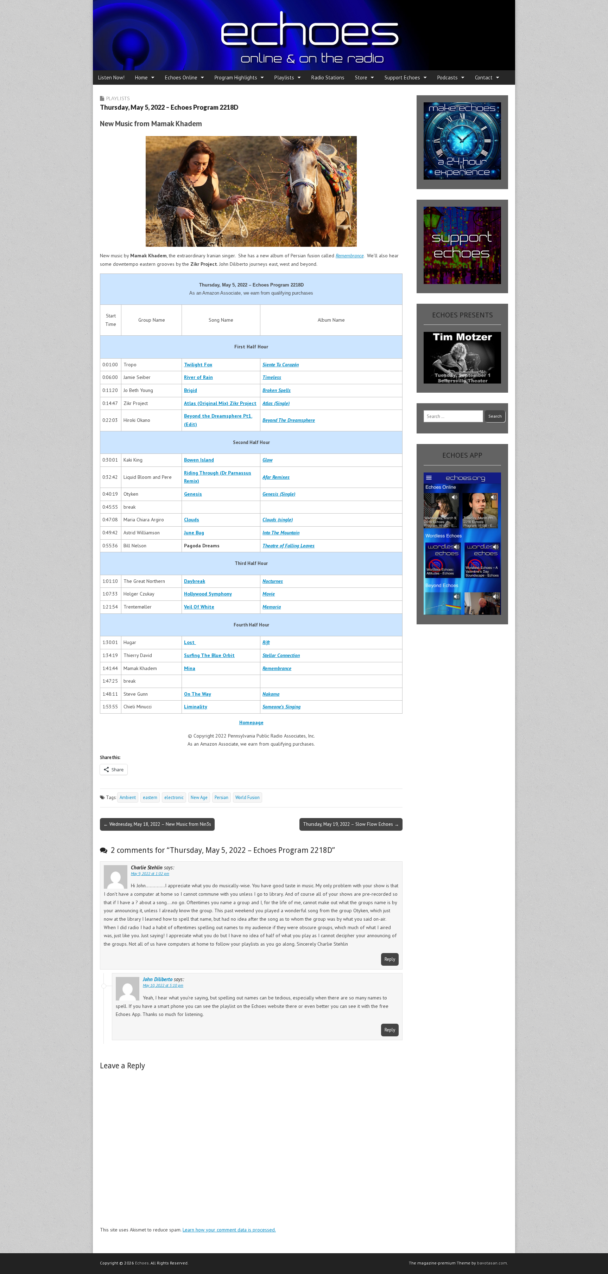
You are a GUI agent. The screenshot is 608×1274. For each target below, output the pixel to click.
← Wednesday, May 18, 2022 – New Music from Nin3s (157, 824)
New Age (199, 797)
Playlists (284, 77)
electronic (174, 797)
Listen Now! (111, 77)
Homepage (251, 722)
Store (361, 77)
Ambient (128, 797)
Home (141, 77)
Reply (390, 959)
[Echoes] (304, 35)
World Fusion (247, 797)
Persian (221, 797)
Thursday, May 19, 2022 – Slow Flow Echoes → (351, 824)
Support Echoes (402, 77)
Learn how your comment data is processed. (229, 1230)
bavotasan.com (492, 1263)
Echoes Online (181, 77)
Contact (484, 77)
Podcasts (447, 77)
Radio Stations (327, 77)
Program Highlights (236, 77)
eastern (150, 797)
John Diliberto (157, 979)
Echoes (142, 1263)
